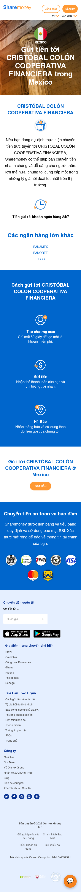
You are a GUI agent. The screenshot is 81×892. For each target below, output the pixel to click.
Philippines (12, 678)
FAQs (8, 735)
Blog (6, 778)
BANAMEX (40, 247)
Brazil (8, 652)
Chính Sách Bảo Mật (52, 836)
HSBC (41, 259)
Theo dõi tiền (13, 725)
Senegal (10, 683)
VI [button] (53, 15)
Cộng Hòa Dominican (18, 662)
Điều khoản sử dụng (28, 847)
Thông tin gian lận (16, 730)
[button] (69, 16)
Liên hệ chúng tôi (14, 783)
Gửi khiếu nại (52, 845)
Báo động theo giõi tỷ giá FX (21, 710)
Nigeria (9, 673)
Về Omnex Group (14, 768)
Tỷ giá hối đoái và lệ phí (19, 704)
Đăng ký (70, 8)
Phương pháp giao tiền (19, 715)
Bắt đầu (40, 486)
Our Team (9, 762)
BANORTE (40, 253)
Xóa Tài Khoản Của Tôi (17, 788)
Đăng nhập (51, 8)
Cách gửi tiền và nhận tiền (20, 699)
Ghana (9, 667)
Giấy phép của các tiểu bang (28, 836)
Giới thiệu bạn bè (15, 720)
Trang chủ (11, 741)
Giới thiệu (9, 757)
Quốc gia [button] (12, 619)
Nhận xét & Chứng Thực (18, 773)
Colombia (11, 657)
